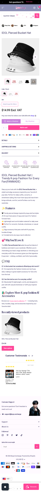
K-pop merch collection (17, 301)
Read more (29, 1)
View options (8, 348)
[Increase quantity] (20, 488)
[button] (2, 2)
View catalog (3, 8)
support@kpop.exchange (13, 414)
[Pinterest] (7, 435)
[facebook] (12, 435)
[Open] (5, 486)
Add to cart (23, 127)
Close (20, 422)
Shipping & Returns (9, 147)
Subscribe (37, 446)
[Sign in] (34, 7)
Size (3, 99)
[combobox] (7, 479)
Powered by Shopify (28, 456)
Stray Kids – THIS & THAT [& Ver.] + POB (10, 381)
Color (5, 89)
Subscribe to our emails (8, 442)
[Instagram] (3, 435)
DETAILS (4, 140)
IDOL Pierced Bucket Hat (10, 339)
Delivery (5, 153)
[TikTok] (21, 435)
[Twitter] (17, 435)
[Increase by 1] (6, 126)
